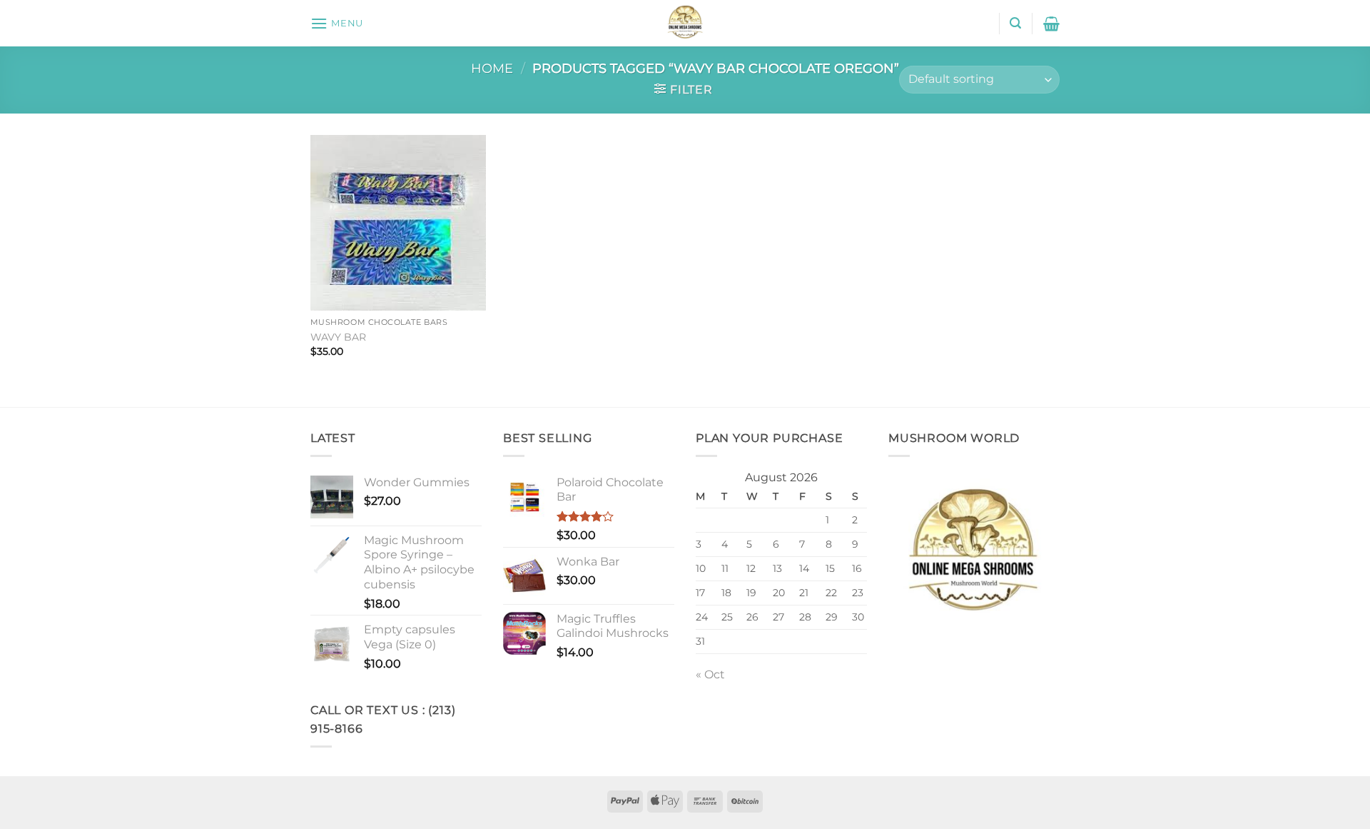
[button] (336, 23)
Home (492, 68)
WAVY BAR (338, 337)
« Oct (710, 674)
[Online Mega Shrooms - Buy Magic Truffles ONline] (685, 23)
